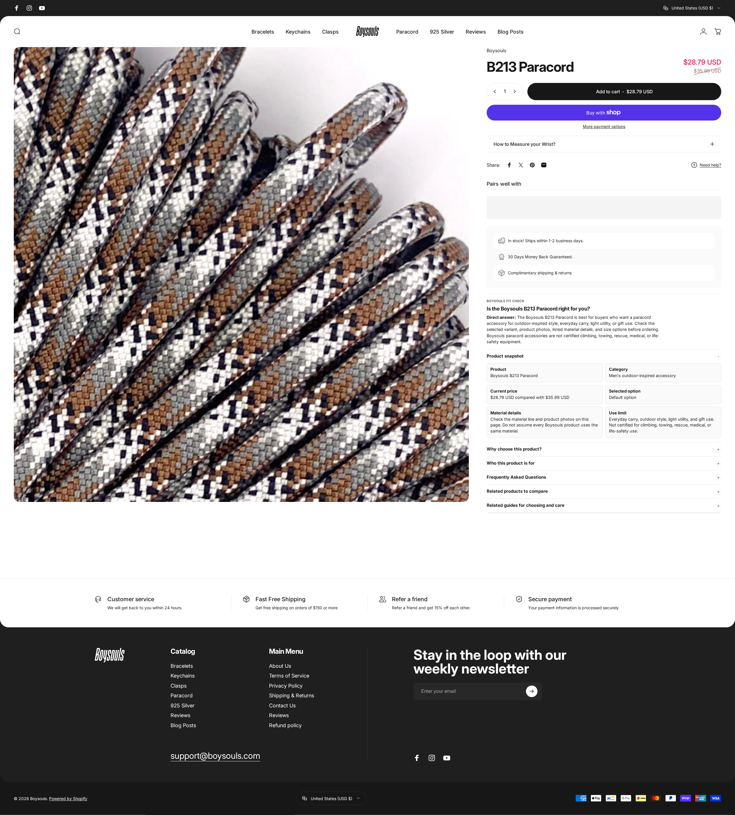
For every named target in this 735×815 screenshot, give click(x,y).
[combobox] (692, 8)
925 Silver (183, 706)
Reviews (180, 715)
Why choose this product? (514, 449)
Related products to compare (517, 491)
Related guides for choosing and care (525, 505)
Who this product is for (511, 463)
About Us (280, 666)
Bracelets (182, 666)
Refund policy (285, 725)
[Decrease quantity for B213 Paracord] (493, 91)
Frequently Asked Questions (516, 477)
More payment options (604, 126)
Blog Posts (183, 725)
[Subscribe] (531, 691)
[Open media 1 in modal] (241, 274)
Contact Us (282, 706)
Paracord (182, 695)
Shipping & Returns (291, 695)
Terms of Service (289, 676)
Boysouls (496, 50)
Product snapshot (505, 356)
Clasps (179, 686)
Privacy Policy (286, 686)
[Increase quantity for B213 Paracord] (516, 91)
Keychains (183, 676)
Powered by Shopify (68, 798)
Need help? (710, 164)
